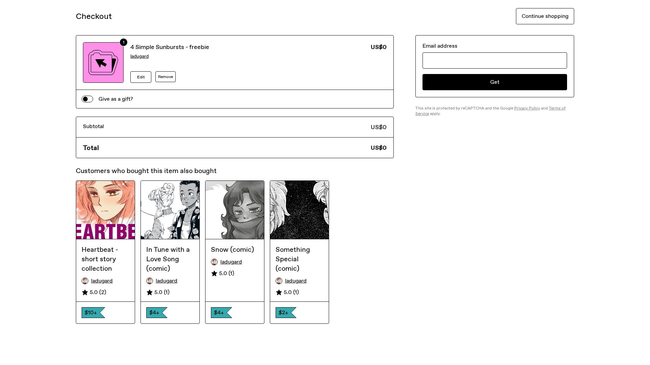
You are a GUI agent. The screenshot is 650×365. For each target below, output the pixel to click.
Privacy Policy (527, 108)
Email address (439, 46)
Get (494, 82)
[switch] (87, 99)
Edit (141, 77)
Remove (165, 76)
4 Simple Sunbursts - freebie (169, 47)
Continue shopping (545, 16)
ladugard (139, 56)
